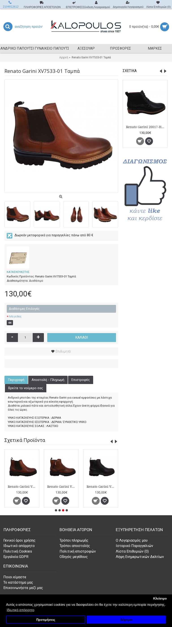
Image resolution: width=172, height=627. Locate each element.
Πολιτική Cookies (17, 551)
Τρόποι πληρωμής (74, 540)
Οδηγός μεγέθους (74, 557)
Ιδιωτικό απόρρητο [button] (20, 610)
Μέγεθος (15, 316)
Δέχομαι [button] (126, 619)
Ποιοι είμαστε (14, 577)
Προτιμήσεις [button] (45, 619)
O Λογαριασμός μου (132, 540)
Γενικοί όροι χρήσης (19, 540)
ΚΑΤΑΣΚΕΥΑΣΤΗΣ (18, 272)
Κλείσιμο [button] (160, 598)
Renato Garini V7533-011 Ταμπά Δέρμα (23, 486)
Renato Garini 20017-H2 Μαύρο (146, 127)
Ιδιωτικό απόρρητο (19, 546)
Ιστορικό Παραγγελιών (134, 546)
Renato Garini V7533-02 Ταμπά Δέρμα (62, 486)
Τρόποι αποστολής (75, 546)
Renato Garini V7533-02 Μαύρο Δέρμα (101, 486)
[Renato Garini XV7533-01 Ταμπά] (61, 136)
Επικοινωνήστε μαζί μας (23, 588)
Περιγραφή (16, 380)
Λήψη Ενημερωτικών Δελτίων (140, 557)
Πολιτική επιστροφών (78, 551)
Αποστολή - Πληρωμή (48, 380)
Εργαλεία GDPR (15, 557)
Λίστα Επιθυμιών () (132, 551)
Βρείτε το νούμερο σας (25, 388)
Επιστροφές (80, 380)
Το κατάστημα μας (18, 582)
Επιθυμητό (63, 351)
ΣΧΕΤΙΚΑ (130, 71)
